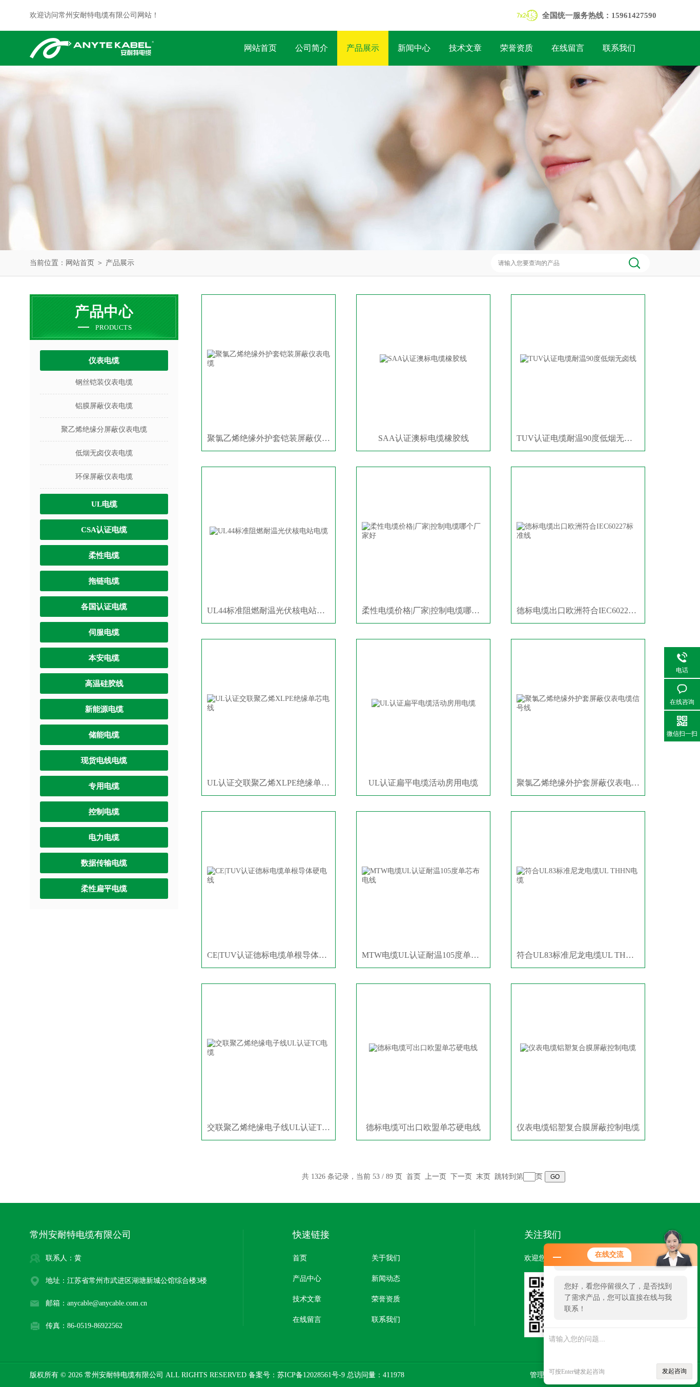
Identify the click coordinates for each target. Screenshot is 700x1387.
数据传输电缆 (104, 863)
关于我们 (386, 1258)
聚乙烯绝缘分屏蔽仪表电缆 (104, 429)
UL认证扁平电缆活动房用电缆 (423, 782)
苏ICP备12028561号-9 (311, 1375)
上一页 (435, 1176)
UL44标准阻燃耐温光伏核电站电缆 (268, 610)
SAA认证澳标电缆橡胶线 (423, 438)
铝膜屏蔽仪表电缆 (104, 406)
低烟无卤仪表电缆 (104, 453)
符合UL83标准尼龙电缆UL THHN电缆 (578, 955)
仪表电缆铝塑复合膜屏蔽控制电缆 (578, 1127)
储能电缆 (104, 735)
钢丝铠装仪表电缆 (104, 382)
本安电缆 (104, 658)
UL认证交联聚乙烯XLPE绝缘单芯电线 (268, 782)
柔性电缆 (104, 555)
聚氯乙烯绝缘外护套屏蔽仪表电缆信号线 (578, 782)
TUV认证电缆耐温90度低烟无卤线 (578, 438)
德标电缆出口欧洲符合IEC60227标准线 (578, 610)
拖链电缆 (104, 581)
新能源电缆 (104, 709)
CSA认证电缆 (104, 530)
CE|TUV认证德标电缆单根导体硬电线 (268, 955)
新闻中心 (414, 48)
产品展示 (362, 48)
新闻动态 (386, 1278)
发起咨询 (674, 1371)
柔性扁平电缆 (104, 889)
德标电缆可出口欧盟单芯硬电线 (423, 1127)
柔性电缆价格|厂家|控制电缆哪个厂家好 (423, 610)
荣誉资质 (516, 48)
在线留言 (567, 48)
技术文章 (465, 48)
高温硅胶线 (104, 683)
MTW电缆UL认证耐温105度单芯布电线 (423, 955)
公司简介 (311, 48)
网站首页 (260, 48)
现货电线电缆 (104, 760)
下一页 (461, 1176)
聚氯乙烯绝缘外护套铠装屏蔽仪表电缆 (268, 438)
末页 (483, 1176)
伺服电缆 (104, 632)
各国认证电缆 (104, 606)
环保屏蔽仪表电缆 (104, 476)
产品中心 (307, 1278)
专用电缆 (104, 786)
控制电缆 (104, 812)
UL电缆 (104, 504)
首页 (413, 1176)
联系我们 (619, 48)
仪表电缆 (104, 360)
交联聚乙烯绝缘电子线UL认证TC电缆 (268, 1127)
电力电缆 (104, 837)
